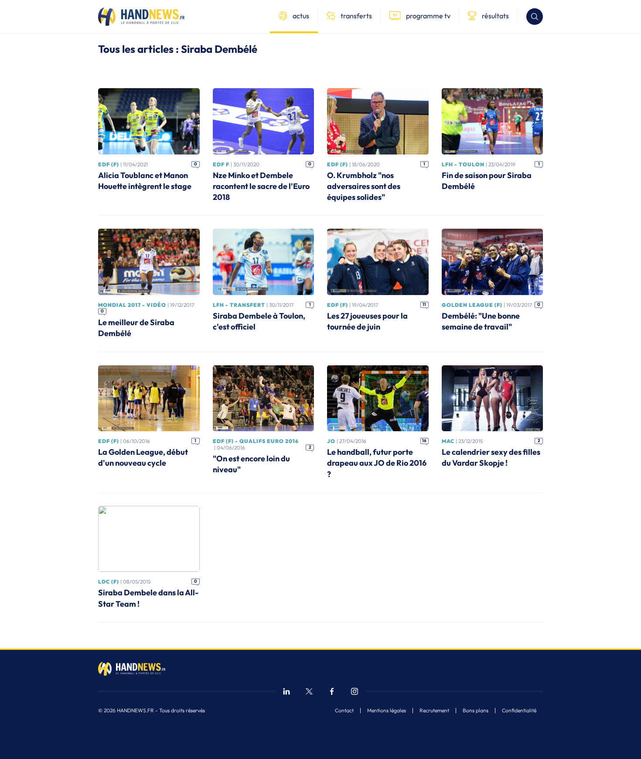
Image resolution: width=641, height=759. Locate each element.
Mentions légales (386, 710)
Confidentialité (519, 710)
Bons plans (475, 710)
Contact (344, 710)
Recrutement (434, 710)
